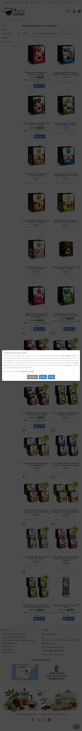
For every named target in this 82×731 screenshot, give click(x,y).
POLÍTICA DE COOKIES (27, 371)
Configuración (32, 377)
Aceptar (51, 377)
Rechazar (43, 377)
